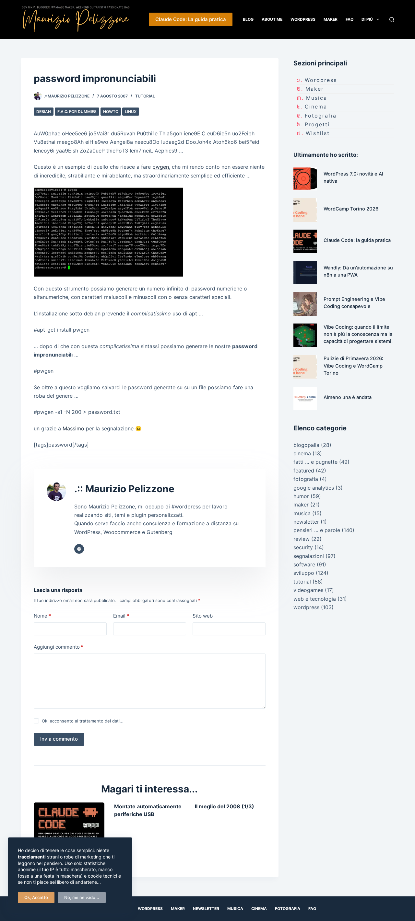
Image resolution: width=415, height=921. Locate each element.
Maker (331, 19)
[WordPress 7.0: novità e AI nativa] (305, 178)
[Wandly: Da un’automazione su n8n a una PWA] (305, 272)
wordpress (321, 80)
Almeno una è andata (348, 397)
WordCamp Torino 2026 (351, 209)
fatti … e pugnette (315, 462)
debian (43, 111)
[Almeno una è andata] (305, 398)
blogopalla (306, 445)
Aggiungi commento (58, 647)
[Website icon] (79, 549)
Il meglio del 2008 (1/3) (224, 806)
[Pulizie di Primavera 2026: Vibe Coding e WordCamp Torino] (305, 367)
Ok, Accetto (36, 897)
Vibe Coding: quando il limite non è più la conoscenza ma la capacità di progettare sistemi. (358, 334)
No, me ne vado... (81, 897)
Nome (42, 616)
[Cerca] (391, 19)
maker (314, 88)
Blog (248, 19)
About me (272, 19)
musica (316, 98)
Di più (367, 19)
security (303, 547)
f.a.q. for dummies (77, 111)
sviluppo (303, 573)
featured (303, 470)
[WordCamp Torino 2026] (305, 210)
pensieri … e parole (316, 530)
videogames (308, 590)
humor (301, 496)
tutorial (145, 96)
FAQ (349, 19)
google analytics (313, 487)
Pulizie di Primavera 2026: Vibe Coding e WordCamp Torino (353, 366)
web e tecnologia (314, 599)
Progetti (317, 124)
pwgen (160, 167)
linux (130, 111)
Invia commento (59, 739)
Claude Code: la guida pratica (357, 240)
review (301, 539)
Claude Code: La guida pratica (190, 19)
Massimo (73, 428)
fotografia (321, 115)
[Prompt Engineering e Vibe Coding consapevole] (305, 304)
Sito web (203, 616)
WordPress (302, 19)
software (304, 564)
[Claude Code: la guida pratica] (69, 822)
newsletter (306, 521)
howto (110, 111)
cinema (316, 106)
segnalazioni (308, 556)
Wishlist (318, 133)
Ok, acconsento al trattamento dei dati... (83, 720)
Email (121, 616)
